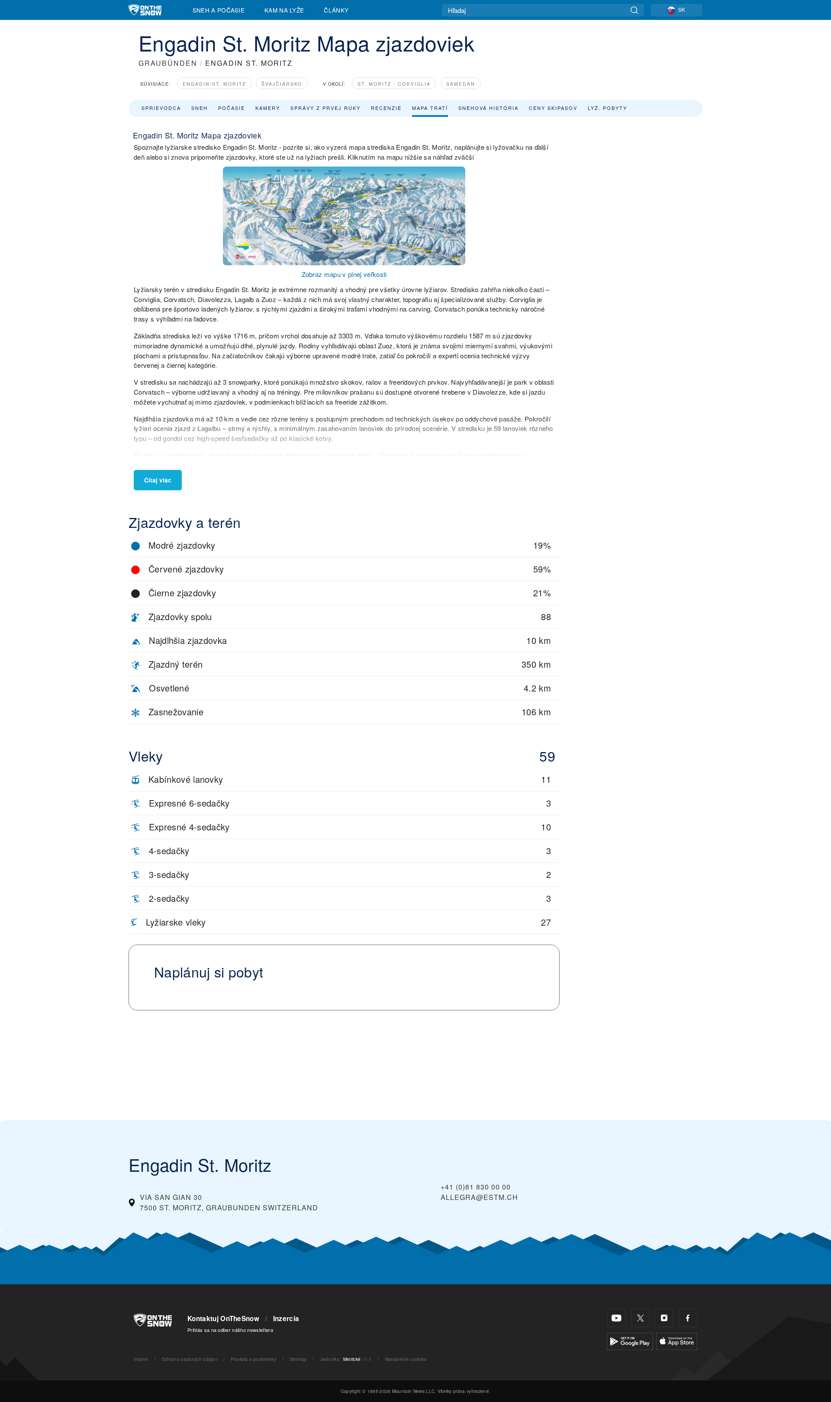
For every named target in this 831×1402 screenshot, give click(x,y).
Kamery (267, 107)
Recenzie (386, 107)
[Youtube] (616, 1318)
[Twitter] (640, 1318)
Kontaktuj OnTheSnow (223, 1318)
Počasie (231, 107)
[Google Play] (630, 1340)
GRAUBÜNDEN (167, 63)
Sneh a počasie (219, 10)
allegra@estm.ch (479, 1197)
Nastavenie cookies (406, 1359)
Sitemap (298, 1359)
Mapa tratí (430, 107)
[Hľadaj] (634, 10)
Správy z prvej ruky (325, 107)
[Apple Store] (676, 1340)
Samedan (460, 83)
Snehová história (488, 107)
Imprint (141, 1359)
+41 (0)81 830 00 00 (476, 1187)
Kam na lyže (284, 10)
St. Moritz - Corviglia (394, 83)
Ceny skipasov (553, 107)
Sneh (199, 107)
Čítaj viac (157, 480)
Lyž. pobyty (607, 107)
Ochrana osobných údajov (189, 1359)
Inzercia (286, 1318)
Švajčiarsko (281, 83)
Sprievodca (161, 107)
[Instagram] (664, 1318)
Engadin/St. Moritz (214, 83)
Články (336, 10)
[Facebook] (688, 1318)
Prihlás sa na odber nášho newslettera (230, 1329)
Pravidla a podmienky (253, 1359)
